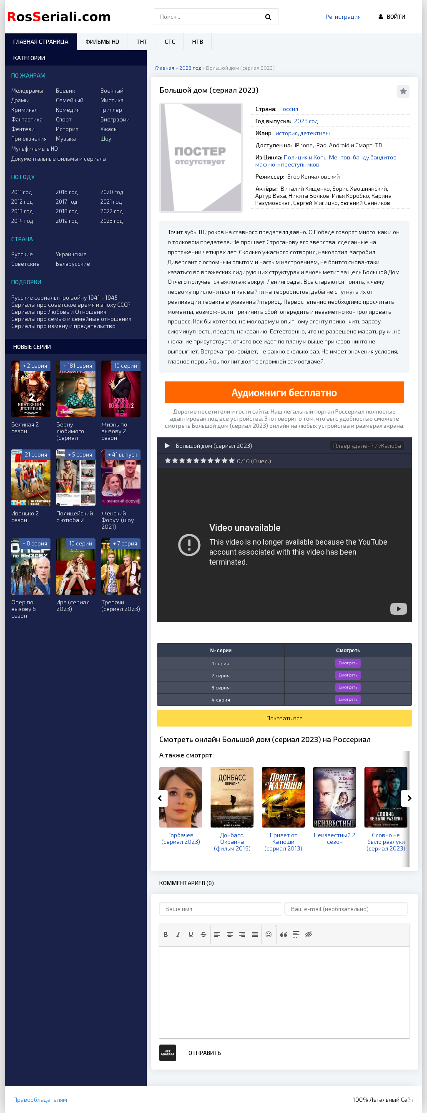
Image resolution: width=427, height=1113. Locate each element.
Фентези (23, 129)
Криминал (24, 109)
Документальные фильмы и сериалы (58, 158)
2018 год (67, 211)
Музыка (66, 138)
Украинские (71, 254)
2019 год (67, 220)
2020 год (111, 192)
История (67, 129)
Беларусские (73, 263)
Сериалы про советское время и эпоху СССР (71, 304)
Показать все (284, 718)
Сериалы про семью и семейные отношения (71, 318)
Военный (111, 90)
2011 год (21, 192)
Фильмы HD (102, 41)
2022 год (111, 211)
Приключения (29, 138)
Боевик (65, 90)
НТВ (197, 41)
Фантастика (27, 119)
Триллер (111, 109)
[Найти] (268, 16)
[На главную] (61, 16)
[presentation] (166, 934)
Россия (288, 108)
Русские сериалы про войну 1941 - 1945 (64, 297)
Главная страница (40, 41)
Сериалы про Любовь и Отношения (58, 311)
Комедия (68, 109)
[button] (166, 934)
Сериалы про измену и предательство (63, 325)
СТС (170, 41)
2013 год (22, 211)
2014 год (22, 220)
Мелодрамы (27, 90)
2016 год (67, 192)
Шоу (105, 138)
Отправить (204, 1052)
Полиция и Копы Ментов (317, 157)
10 (231, 460)
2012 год (22, 201)
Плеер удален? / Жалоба (367, 445)
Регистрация (343, 16)
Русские (22, 254)
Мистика (111, 100)
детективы (315, 132)
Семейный (69, 100)
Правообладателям (40, 1099)
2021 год (111, 201)
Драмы (20, 100)
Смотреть (348, 662)
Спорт (64, 119)
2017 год (67, 201)
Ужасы (109, 129)
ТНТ (142, 41)
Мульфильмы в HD (34, 148)
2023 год (306, 120)
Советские (25, 263)
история (287, 132)
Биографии (115, 119)
